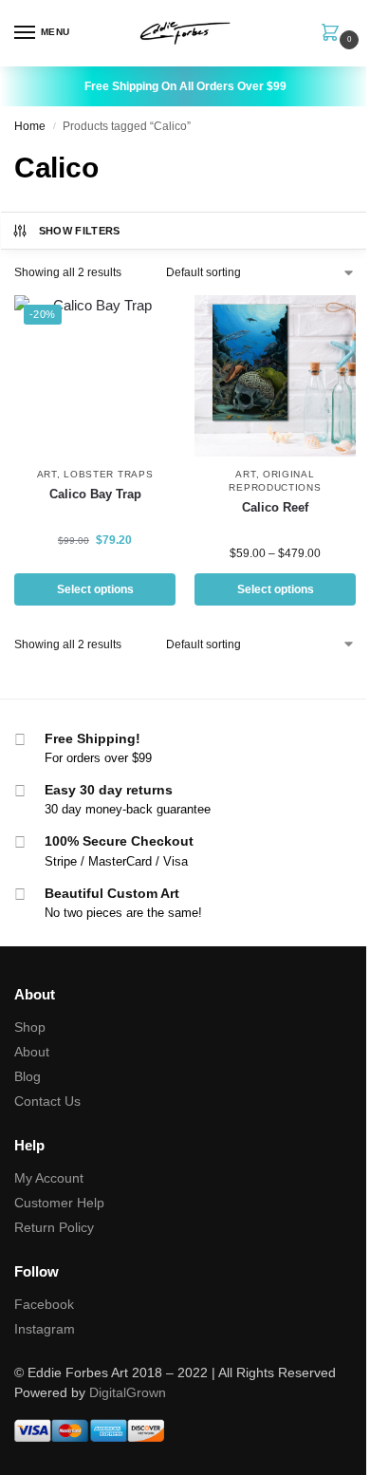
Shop (30, 1027)
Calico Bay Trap (95, 494)
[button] (334, 34)
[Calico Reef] (275, 376)
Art (47, 474)
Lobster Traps (108, 474)
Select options (95, 589)
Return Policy (54, 1227)
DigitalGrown (127, 1392)
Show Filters (79, 230)
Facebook (44, 1304)
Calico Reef (275, 507)
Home (30, 126)
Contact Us (47, 1101)
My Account (48, 1178)
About (31, 1051)
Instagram (44, 1328)
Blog (27, 1076)
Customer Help (59, 1202)
